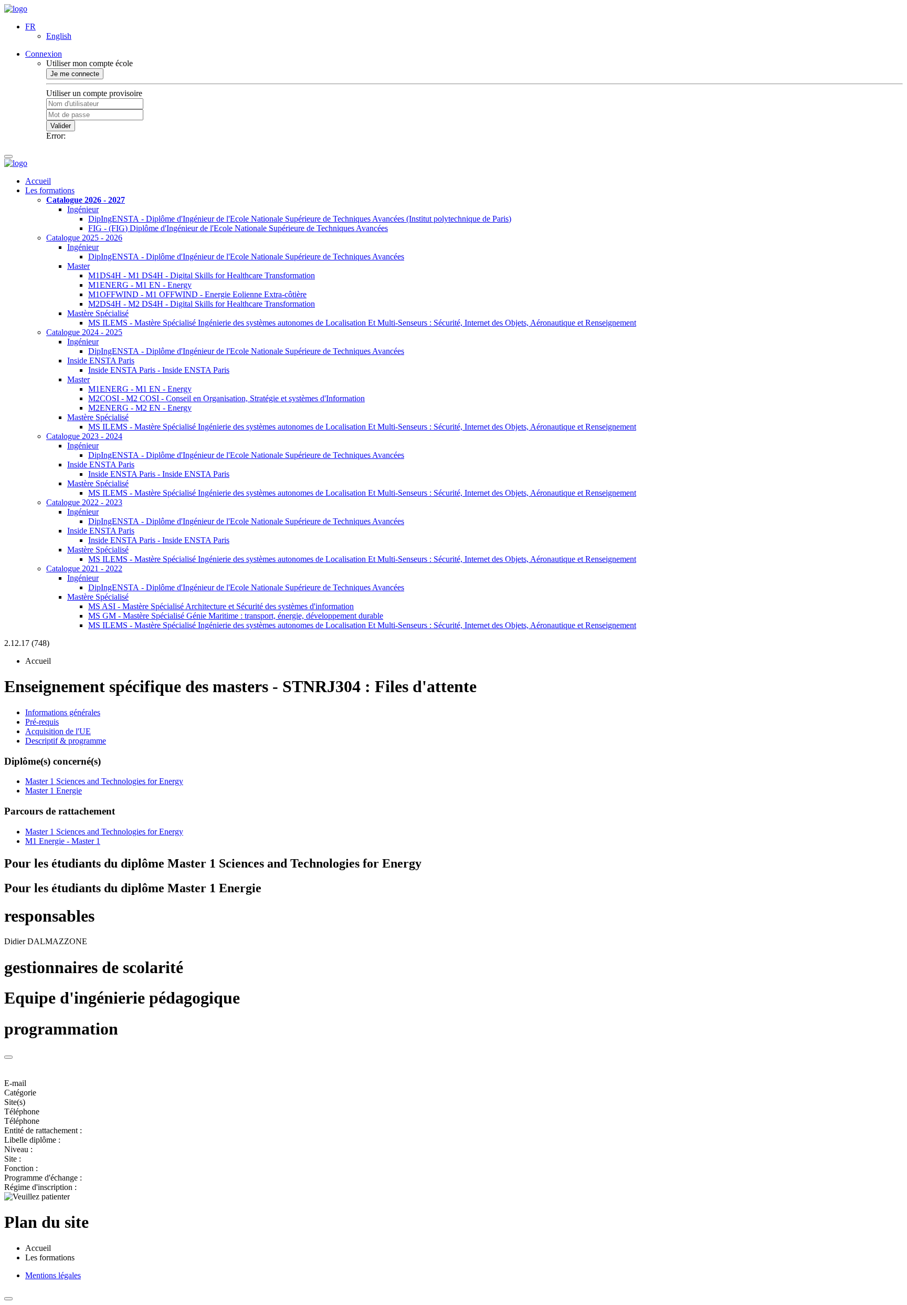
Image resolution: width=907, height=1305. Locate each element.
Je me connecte (74, 74)
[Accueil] (15, 8)
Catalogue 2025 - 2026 (84, 237)
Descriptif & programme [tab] (65, 740)
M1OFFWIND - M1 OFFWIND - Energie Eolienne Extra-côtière (197, 294)
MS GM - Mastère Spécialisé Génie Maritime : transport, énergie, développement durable (235, 615)
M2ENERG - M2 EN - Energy (140, 407)
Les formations (50, 190)
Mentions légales (53, 1275)
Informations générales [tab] (62, 712)
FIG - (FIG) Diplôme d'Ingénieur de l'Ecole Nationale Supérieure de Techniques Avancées (238, 228)
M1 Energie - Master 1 (62, 841)
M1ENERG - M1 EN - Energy (140, 284)
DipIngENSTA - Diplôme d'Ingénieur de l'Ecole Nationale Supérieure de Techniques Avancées (246, 256)
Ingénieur (83, 209)
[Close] (8, 1057)
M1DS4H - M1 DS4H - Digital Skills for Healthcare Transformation (201, 275)
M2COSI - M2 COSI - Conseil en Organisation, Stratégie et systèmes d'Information (226, 398)
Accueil (38, 180)
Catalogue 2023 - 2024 (84, 436)
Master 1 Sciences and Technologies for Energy (104, 781)
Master (78, 266)
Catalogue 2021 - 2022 (84, 568)
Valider (60, 126)
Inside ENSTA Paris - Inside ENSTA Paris (158, 370)
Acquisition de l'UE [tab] (58, 731)
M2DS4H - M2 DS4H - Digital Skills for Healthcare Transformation (201, 303)
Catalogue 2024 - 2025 (84, 332)
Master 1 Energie (53, 790)
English (58, 36)
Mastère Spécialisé (98, 313)
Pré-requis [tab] (42, 721)
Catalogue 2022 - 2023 (84, 502)
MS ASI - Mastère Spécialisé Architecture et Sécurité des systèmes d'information (221, 606)
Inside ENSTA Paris (100, 360)
